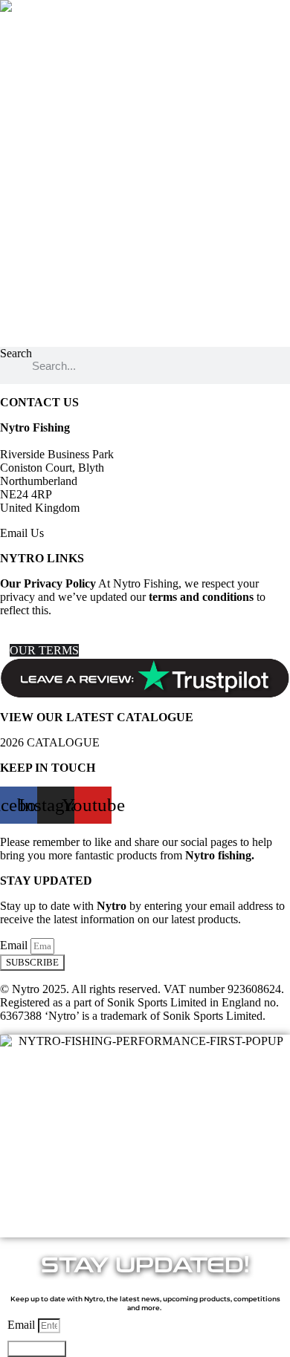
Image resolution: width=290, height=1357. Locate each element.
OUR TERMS (44, 650)
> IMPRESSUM (39, 637)
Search (16, 353)
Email (15, 945)
